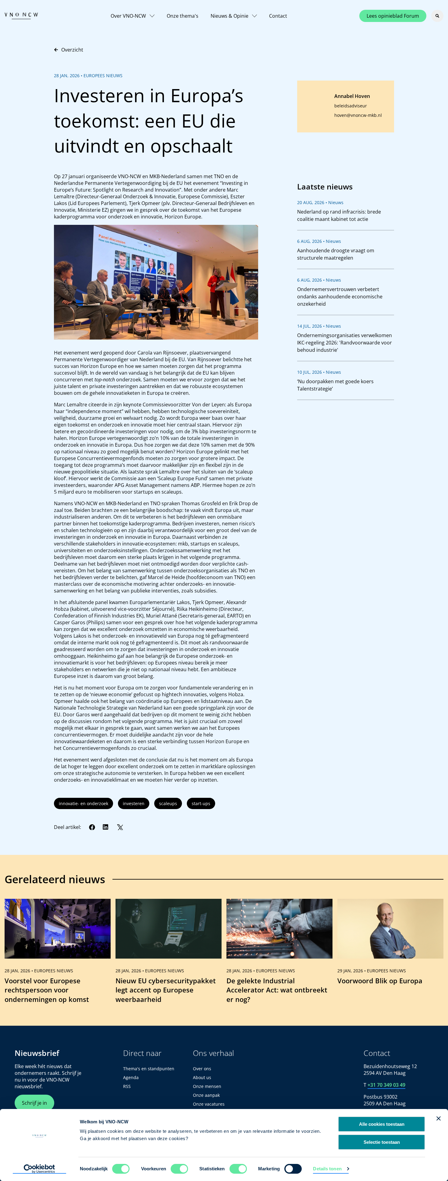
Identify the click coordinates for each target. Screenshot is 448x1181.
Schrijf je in (34, 1103)
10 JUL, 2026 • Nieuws (319, 372)
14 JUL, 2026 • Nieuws (319, 326)
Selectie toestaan (382, 1142)
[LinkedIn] (106, 827)
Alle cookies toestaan (381, 1124)
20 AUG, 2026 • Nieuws (320, 202)
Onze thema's (182, 16)
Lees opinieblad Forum (393, 16)
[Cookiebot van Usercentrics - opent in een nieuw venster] (39, 1169)
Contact (278, 16)
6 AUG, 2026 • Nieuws (319, 241)
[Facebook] (92, 827)
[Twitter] (120, 827)
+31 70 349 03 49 (386, 1085)
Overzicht (72, 49)
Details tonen (327, 1168)
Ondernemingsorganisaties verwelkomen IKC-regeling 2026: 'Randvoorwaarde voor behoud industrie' (344, 342)
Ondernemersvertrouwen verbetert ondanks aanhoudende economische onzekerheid (339, 296)
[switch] (179, 1169)
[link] (58, 954)
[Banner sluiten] (438, 1118)
